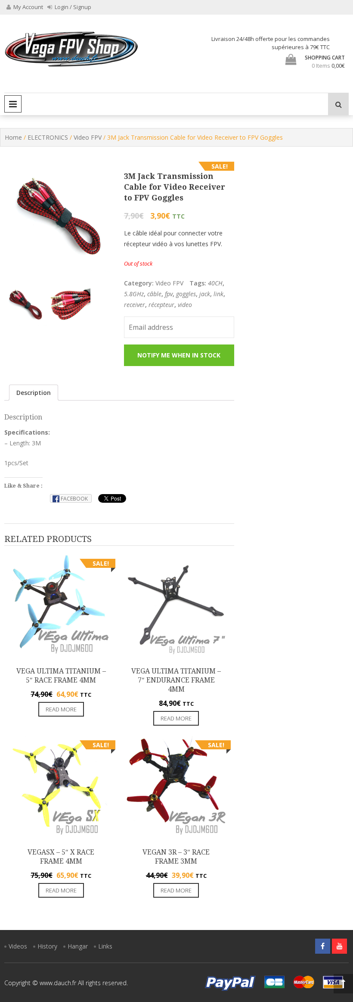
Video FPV (88, 137)
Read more (61, 709)
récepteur (161, 305)
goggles (186, 294)
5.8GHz (134, 294)
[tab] (33, 393)
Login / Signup (72, 7)
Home (13, 137)
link (218, 294)
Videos (18, 946)
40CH (215, 283)
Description (33, 392)
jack (204, 294)
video (185, 305)
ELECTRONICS (48, 137)
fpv (169, 294)
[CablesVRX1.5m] (25, 304)
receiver (134, 305)
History (47, 946)
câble (154, 294)
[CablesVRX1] (68, 304)
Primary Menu (13, 104)
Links (105, 946)
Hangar (78, 946)
